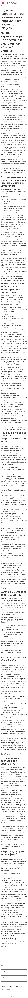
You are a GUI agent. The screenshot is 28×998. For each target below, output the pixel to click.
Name (3, 965)
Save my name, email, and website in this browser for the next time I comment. (12, 985)
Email (3, 971)
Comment (4, 946)
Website (3, 977)
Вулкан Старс (5, 69)
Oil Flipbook (9, 3)
